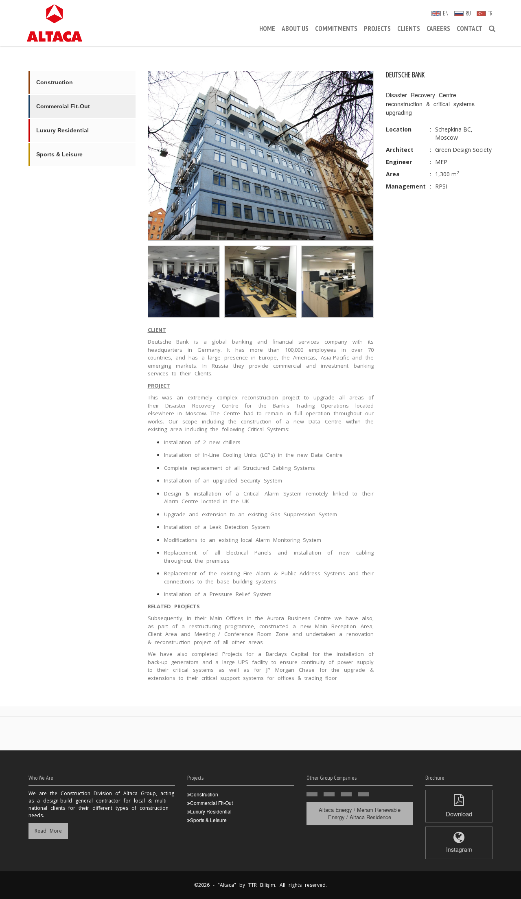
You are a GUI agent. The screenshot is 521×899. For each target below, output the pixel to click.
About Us (295, 28)
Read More (48, 830)
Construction (54, 82)
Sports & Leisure (59, 154)
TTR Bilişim (261, 884)
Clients (408, 28)
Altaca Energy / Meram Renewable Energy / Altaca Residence (360, 813)
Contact (469, 28)
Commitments (336, 28)
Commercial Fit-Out (63, 106)
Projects (377, 28)
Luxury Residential (62, 130)
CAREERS (438, 28)
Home (267, 28)
